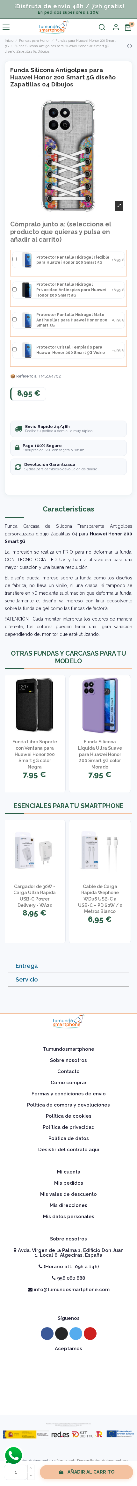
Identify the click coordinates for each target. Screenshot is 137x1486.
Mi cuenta (68, 1172)
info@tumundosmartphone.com (71, 1289)
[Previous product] (128, 45)
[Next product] (131, 45)
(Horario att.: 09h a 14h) (70, 1266)
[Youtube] (90, 1333)
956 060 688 (70, 1278)
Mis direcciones (68, 1205)
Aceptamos (68, 1348)
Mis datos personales (68, 1216)
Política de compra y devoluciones (68, 1105)
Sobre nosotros (68, 1060)
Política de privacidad (69, 1127)
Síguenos (69, 1318)
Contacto (68, 1071)
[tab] (68, 966)
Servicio (27, 979)
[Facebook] (47, 1333)
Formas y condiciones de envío (69, 1094)
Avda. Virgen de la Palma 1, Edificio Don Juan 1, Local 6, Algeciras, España (70, 1252)
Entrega (27, 965)
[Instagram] (61, 1333)
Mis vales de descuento (68, 1194)
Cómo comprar (69, 1082)
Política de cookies (68, 1116)
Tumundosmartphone (68, 1049)
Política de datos (68, 1138)
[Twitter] (75, 1333)
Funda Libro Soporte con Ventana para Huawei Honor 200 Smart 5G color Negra (34, 754)
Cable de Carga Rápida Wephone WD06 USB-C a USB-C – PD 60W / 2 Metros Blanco (100, 899)
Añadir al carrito (91, 1472)
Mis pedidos (68, 1183)
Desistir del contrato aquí (68, 1149)
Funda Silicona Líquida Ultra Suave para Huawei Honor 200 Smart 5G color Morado (100, 754)
